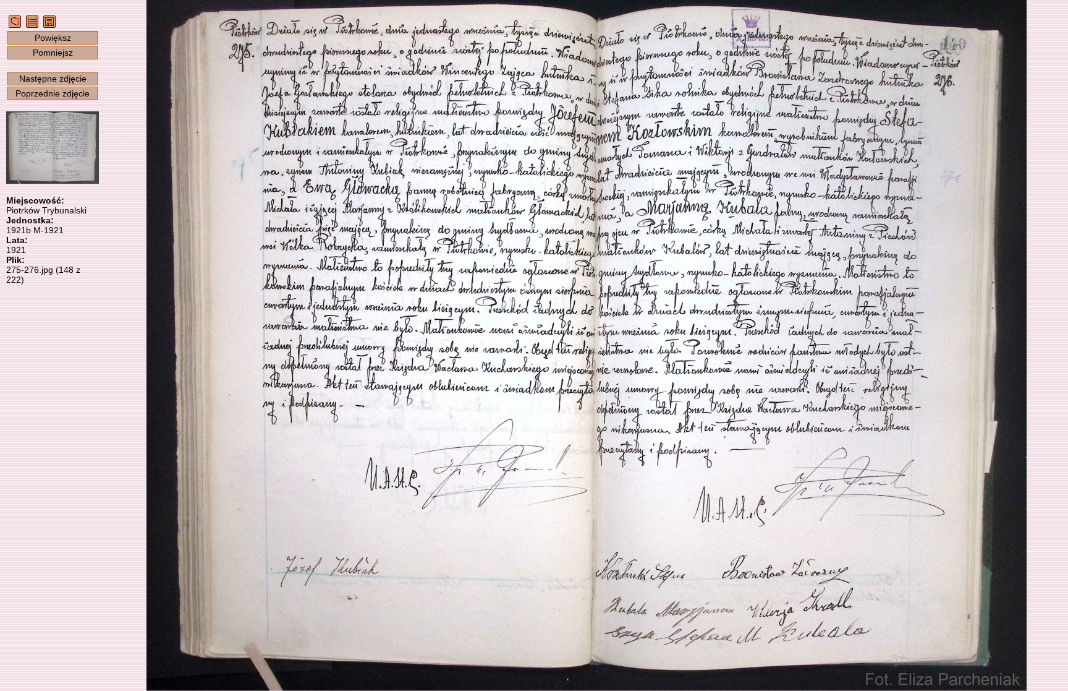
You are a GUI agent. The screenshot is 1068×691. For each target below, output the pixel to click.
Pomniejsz (53, 53)
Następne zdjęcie (53, 79)
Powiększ (53, 38)
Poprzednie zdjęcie (52, 93)
